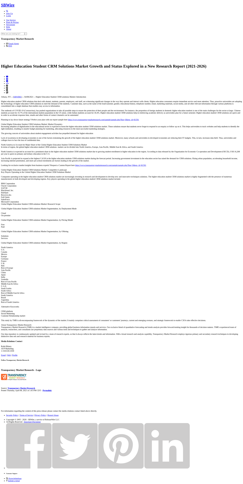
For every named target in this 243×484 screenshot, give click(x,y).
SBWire (7, 5)
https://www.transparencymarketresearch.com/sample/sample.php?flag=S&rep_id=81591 (103, 120)
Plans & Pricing (12, 22)
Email (3, 355)
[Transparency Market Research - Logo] (13, 379)
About (8, 29)
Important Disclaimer (32, 422)
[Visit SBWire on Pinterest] (121, 468)
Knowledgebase (15, 478)
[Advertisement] (121, 55)
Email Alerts (13, 44)
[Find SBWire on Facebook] (29, 468)
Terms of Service (26, 415)
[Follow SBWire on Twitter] (75, 468)
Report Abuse (53, 415)
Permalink (47, 390)
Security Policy (12, 415)
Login (8, 16)
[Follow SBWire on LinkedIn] (167, 468)
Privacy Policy (40, 415)
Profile (14, 355)
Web (9, 355)
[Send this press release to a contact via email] (7, 77)
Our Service (11, 20)
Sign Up (9, 13)
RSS (10, 46)
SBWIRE (17, 97)
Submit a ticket (14, 481)
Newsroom (10, 25)
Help (8, 27)
